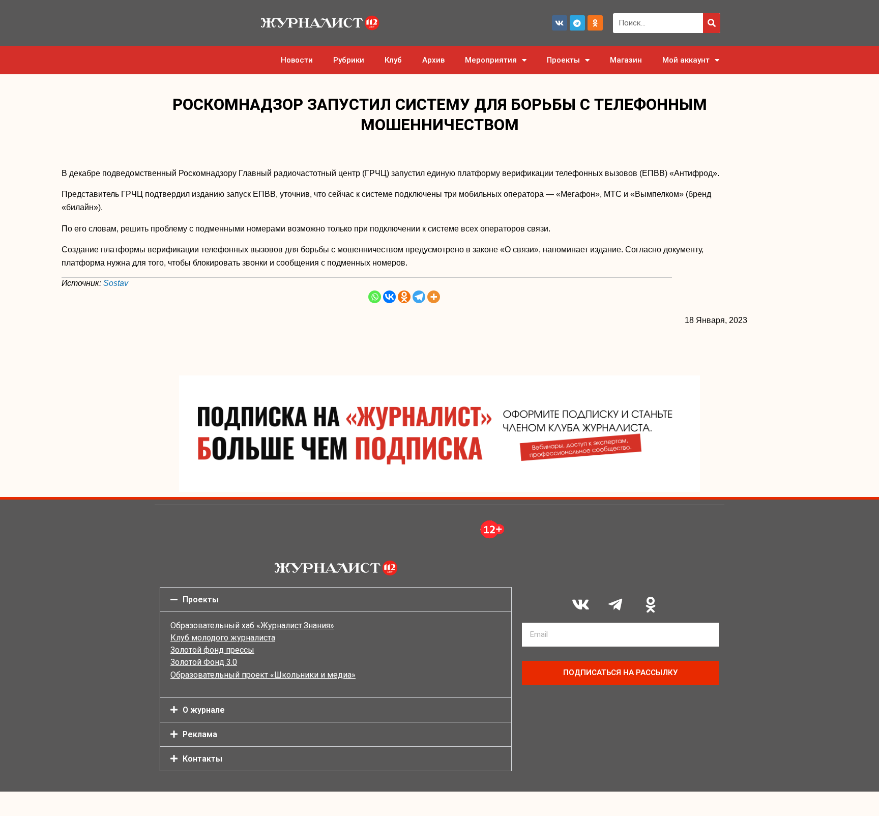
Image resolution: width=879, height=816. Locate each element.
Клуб (393, 60)
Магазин (626, 60)
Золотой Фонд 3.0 (203, 662)
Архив (433, 60)
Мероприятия (491, 60)
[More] (433, 296)
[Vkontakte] (389, 296)
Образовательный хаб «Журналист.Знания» (252, 625)
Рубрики (348, 60)
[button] (335, 599)
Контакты (202, 759)
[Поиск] (711, 23)
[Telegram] (577, 23)
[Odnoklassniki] (595, 23)
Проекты (563, 60)
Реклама (200, 734)
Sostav (115, 283)
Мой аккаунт (686, 60)
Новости (297, 60)
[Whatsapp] (374, 296)
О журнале (204, 710)
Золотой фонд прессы (212, 650)
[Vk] (559, 23)
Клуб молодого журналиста (222, 638)
